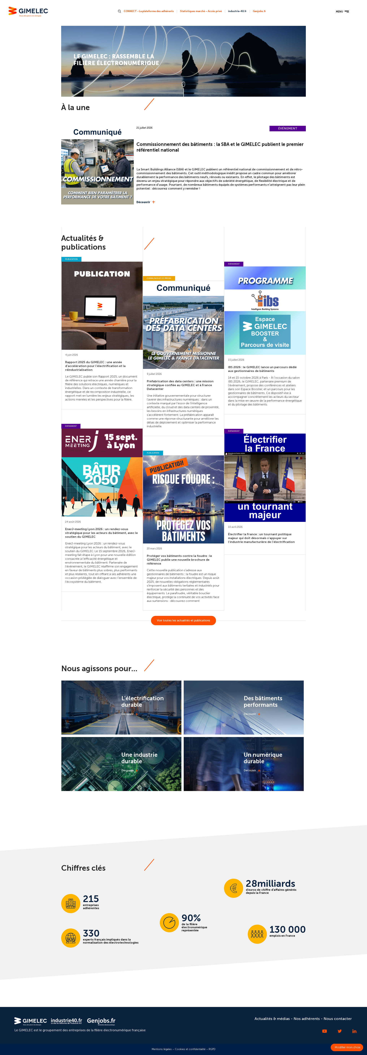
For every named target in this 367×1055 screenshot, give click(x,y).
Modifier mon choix (347, 1047)
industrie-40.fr (237, 11)
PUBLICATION (71, 259)
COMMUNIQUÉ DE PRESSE (159, 278)
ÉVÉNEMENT (287, 128)
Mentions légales (162, 1049)
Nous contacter (338, 1018)
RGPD (212, 1049)
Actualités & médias (272, 1018)
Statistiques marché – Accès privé (201, 11)
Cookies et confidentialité (190, 1049)
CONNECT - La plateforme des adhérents (149, 11)
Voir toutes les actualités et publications (183, 620)
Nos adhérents (307, 1018)
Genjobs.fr (259, 11)
